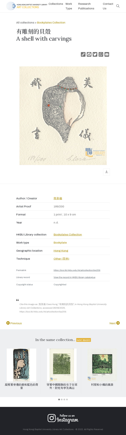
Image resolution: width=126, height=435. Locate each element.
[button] (118, 6)
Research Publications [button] (86, 6)
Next (113, 323)
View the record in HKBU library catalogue (74, 277)
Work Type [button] (68, 6)
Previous (16, 323)
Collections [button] (56, 3)
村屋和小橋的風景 (68, 385)
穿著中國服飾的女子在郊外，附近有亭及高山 (27, 386)
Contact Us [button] (108, 6)
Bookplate (60, 242)
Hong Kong (61, 250)
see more (83, 340)
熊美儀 (58, 198)
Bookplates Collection (51, 22)
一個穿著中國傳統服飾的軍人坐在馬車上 (108, 386)
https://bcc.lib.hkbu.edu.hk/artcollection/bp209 (77, 270)
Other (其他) (61, 258)
